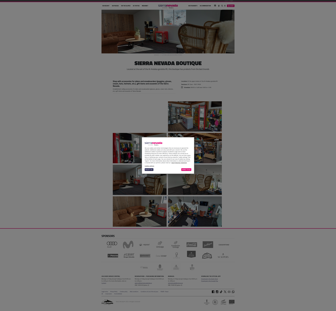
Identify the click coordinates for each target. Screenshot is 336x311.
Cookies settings (149, 166)
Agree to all (186, 169)
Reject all (149, 169)
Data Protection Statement (179, 163)
